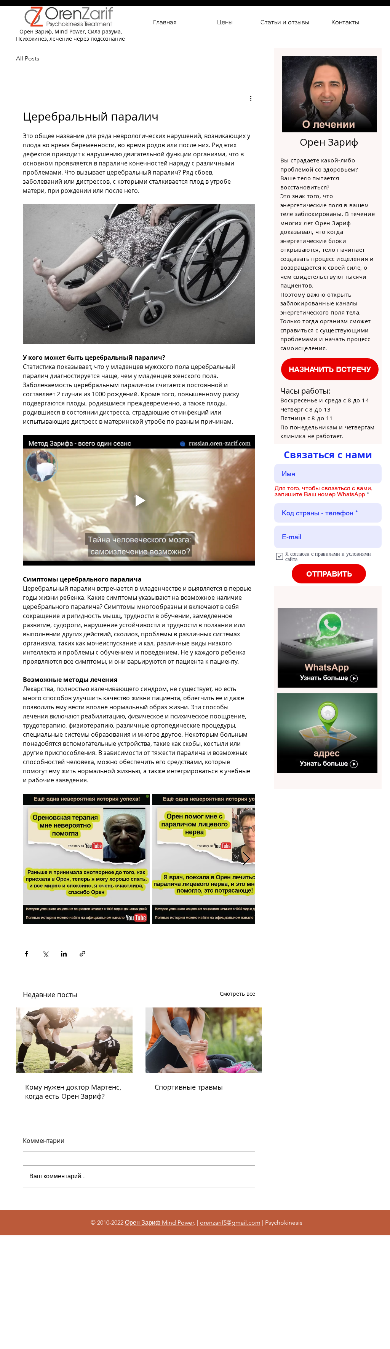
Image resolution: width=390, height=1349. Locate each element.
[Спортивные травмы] (203, 1040)
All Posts (27, 58)
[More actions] (250, 98)
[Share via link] (82, 953)
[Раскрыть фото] (86, 859)
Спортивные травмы (189, 1087)
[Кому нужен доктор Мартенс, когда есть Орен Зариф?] (74, 1040)
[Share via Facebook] (26, 953)
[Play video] (139, 500)
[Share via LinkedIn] (63, 953)
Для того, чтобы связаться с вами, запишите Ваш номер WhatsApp (323, 491)
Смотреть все (237, 993)
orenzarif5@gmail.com (230, 1222)
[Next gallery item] (246, 859)
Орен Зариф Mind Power (159, 1222)
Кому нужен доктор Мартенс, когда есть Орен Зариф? (73, 1091)
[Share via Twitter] (45, 953)
